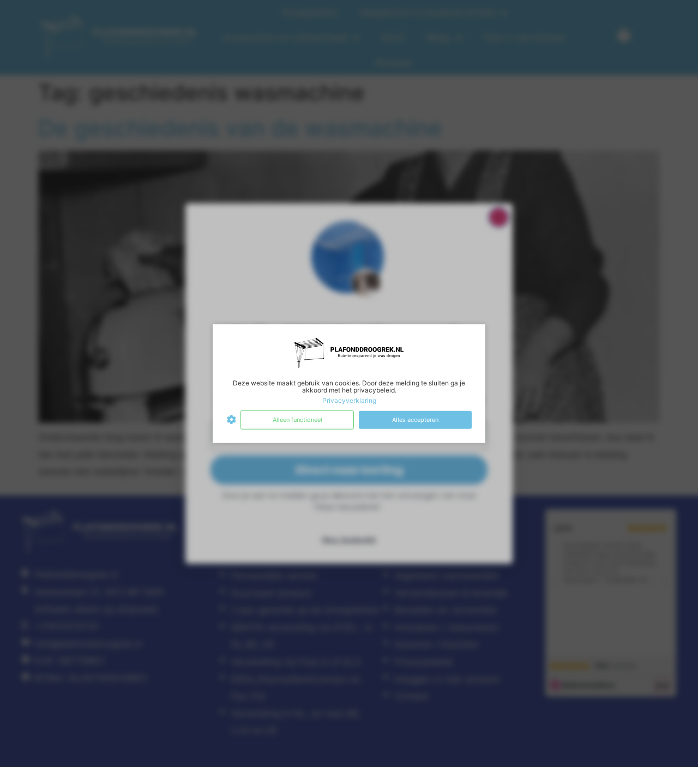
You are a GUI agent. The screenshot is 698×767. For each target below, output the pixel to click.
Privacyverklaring (349, 400)
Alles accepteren (415, 420)
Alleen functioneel (297, 420)
